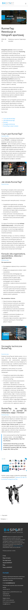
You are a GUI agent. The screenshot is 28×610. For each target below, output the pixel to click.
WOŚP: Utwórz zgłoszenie (8, 600)
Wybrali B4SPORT (7, 562)
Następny (3, 519)
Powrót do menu (5, 136)
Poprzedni (4, 515)
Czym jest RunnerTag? (9, 118)
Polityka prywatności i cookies (9, 550)
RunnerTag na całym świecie (10, 126)
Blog (4, 565)
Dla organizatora (7, 560)
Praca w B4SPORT (7, 567)
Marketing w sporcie (13, 39)
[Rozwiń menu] (26, 3)
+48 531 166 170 (6, 589)
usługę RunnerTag (12, 479)
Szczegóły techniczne (9, 124)
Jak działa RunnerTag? (9, 120)
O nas (4, 555)
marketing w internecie (18, 545)
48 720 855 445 (6, 595)
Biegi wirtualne (6, 558)
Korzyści (5, 122)
